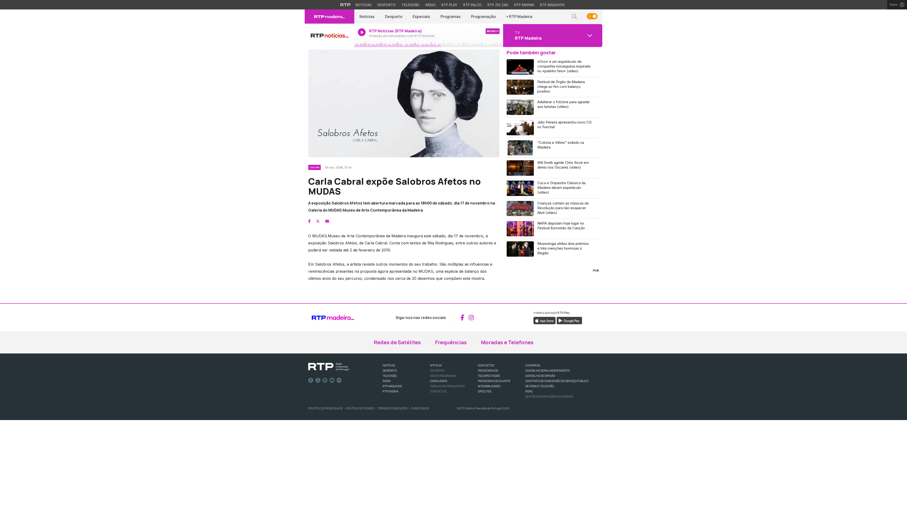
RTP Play (449, 5)
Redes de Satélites (397, 342)
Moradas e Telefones (507, 342)
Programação (483, 16)
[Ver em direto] (329, 35)
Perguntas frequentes (447, 386)
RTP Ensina (524, 5)
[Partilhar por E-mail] (327, 221)
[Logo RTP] (328, 367)
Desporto (386, 5)
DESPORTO (390, 371)
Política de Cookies (360, 408)
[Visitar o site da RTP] (345, 4)
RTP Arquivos (552, 5)
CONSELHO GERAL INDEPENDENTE (547, 371)
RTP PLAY (436, 365)
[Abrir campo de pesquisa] (574, 16)
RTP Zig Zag (498, 5)
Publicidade (420, 408)
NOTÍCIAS (389, 365)
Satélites (484, 391)
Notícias (363, 5)
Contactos (438, 391)
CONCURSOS (438, 381)
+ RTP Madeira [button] (519, 16)
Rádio (430, 5)
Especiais (421, 16)
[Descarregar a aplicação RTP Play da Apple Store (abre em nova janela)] (544, 320)
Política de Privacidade (325, 408)
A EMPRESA (532, 365)
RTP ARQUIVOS (392, 386)
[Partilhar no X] (318, 221)
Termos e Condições (392, 408)
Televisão (410, 5)
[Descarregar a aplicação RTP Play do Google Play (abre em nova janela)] (569, 320)
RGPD (529, 391)
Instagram (325, 380)
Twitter (318, 380)
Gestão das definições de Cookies (549, 397)
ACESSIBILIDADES (489, 386)
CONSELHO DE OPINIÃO (540, 376)
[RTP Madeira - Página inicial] (329, 16)
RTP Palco (472, 5)
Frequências (451, 342)
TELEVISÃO (390, 376)
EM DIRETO (437, 371)
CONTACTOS (486, 365)
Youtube (332, 380)
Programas (451, 16)
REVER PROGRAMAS (443, 376)
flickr (339, 380)
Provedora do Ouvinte (494, 381)
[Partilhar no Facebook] (309, 221)
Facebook (310, 380)
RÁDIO (387, 381)
